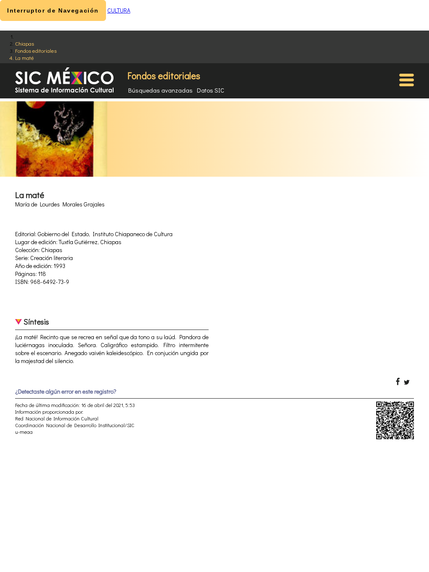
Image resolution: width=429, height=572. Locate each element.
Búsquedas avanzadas (160, 90)
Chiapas (24, 43)
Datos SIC (210, 90)
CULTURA (118, 10)
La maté (24, 57)
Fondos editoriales (36, 50)
